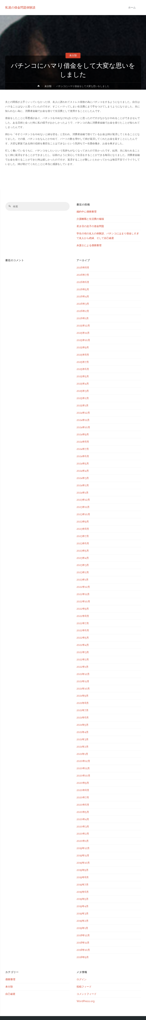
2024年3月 (83, 478)
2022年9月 (83, 608)
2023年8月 (83, 528)
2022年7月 (83, 623)
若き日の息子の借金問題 (90, 226)
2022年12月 (83, 586)
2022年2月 (83, 659)
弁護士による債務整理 (89, 245)
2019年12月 (83, 848)
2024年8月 (83, 441)
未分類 (73, 55)
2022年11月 (83, 594)
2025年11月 (83, 332)
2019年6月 (83, 891)
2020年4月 (83, 819)
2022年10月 (83, 601)
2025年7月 (83, 362)
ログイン (82, 979)
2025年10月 (83, 340)
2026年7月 (83, 274)
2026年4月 (83, 296)
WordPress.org (86, 1001)
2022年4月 (83, 644)
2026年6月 (83, 282)
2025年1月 (82, 405)
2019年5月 (82, 899)
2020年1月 (83, 840)
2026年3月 (83, 303)
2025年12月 (83, 325)
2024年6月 (83, 456)
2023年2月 (83, 572)
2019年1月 (82, 928)
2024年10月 (83, 427)
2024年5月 (83, 463)
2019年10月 (83, 862)
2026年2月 (83, 311)
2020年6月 (83, 804)
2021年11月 (83, 681)
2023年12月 (83, 499)
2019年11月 (83, 855)
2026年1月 (83, 318)
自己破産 (10, 993)
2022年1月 (82, 666)
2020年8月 (83, 790)
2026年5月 (83, 289)
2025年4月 (83, 383)
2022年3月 (83, 652)
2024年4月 (83, 470)
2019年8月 (83, 877)
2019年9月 (82, 870)
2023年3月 (83, 565)
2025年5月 (83, 376)
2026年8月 (83, 267)
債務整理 (10, 979)
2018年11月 (83, 942)
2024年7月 (83, 449)
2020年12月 (83, 761)
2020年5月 (83, 812)
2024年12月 (83, 412)
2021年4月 (82, 732)
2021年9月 (82, 695)
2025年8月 (83, 354)
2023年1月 (82, 579)
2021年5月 (82, 724)
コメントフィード (87, 993)
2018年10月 (83, 949)
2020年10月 (83, 775)
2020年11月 (83, 768)
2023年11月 (83, 507)
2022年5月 (83, 637)
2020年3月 (83, 826)
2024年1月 (82, 492)
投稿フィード (84, 986)
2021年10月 (83, 688)
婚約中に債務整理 (87, 211)
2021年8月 (83, 703)
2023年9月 (83, 521)
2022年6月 (83, 630)
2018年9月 (83, 957)
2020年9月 (83, 782)
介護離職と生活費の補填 (90, 218)
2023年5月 (83, 550)
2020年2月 (83, 833)
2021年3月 (82, 739)
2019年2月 (82, 920)
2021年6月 (83, 717)
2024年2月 (83, 485)
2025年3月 (83, 390)
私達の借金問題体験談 (20, 7)
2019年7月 (82, 884)
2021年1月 (82, 753)
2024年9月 (83, 434)
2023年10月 (83, 514)
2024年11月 (83, 420)
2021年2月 (82, 746)
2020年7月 (83, 797)
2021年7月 (82, 710)
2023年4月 (83, 558)
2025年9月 (83, 347)
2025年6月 (83, 369)
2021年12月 (83, 674)
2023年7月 (83, 536)
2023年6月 (83, 543)
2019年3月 (82, 913)
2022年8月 (83, 616)
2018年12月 (83, 935)
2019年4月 (82, 906)
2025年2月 (83, 398)
